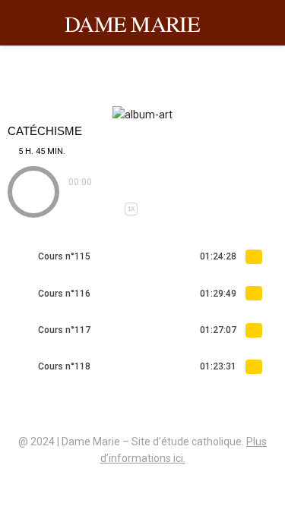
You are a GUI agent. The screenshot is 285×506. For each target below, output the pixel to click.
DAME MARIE (132, 23)
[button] (33, 192)
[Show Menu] (267, 23)
